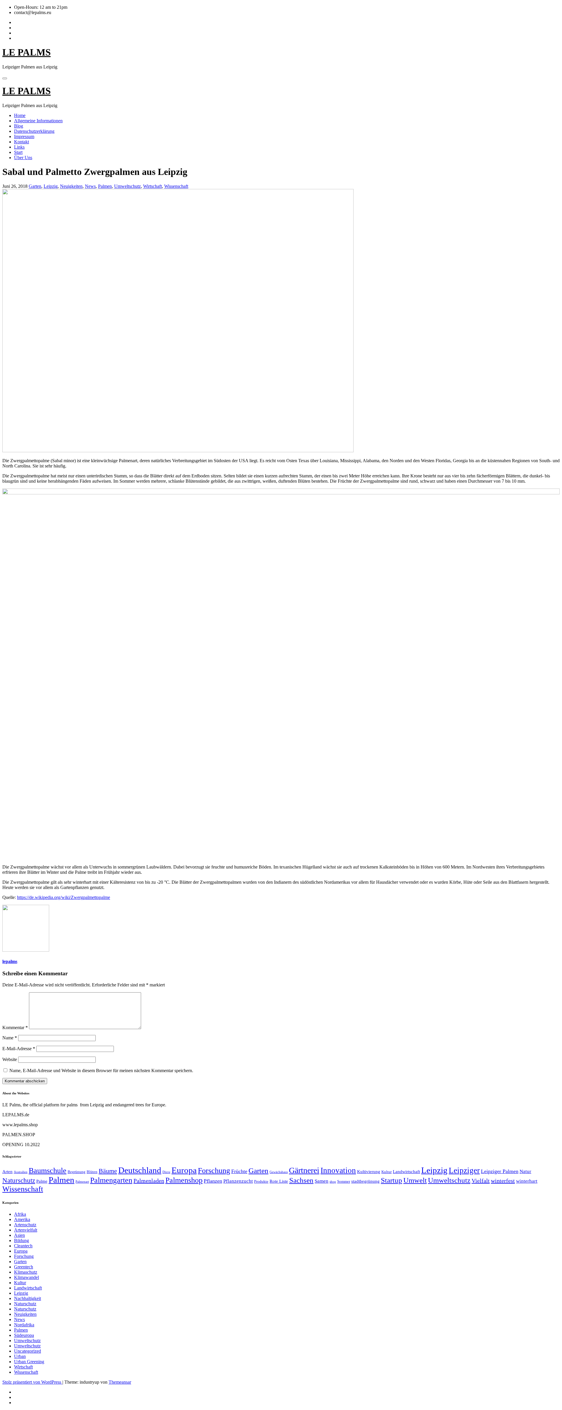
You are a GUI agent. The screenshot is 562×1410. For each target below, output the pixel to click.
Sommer (343, 1181)
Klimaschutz (25, 1272)
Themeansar (120, 1382)
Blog (18, 125)
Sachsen (301, 1180)
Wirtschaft (152, 186)
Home (19, 115)
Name (9, 1037)
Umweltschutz (127, 186)
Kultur (386, 1172)
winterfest (503, 1180)
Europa (184, 1170)
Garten (35, 186)
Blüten (92, 1172)
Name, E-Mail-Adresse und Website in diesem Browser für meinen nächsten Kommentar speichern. (101, 1070)
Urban (20, 1356)
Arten (7, 1171)
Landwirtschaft (406, 1171)
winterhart (526, 1181)
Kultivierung (368, 1171)
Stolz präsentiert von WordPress (32, 1382)
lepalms (9, 961)
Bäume (108, 1171)
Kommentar (15, 1027)
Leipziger (464, 1170)
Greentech (23, 1266)
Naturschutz (18, 1180)
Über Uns (23, 157)
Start (18, 152)
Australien (21, 1172)
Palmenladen (148, 1180)
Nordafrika (24, 1324)
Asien (19, 1235)
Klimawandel (26, 1277)
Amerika (22, 1219)
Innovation (338, 1170)
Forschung (214, 1170)
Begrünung (76, 1172)
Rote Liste (279, 1181)
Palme (41, 1181)
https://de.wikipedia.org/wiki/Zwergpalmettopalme (63, 897)
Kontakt (21, 141)
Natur (525, 1171)
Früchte (239, 1171)
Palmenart (82, 1181)
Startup (391, 1180)
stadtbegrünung (365, 1181)
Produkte (261, 1181)
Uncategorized (27, 1351)
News (90, 186)
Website (9, 1059)
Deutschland (139, 1170)
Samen (321, 1181)
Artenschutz (25, 1224)
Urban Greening (29, 1361)
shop (333, 1181)
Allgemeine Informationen (38, 120)
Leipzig (51, 186)
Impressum (24, 136)
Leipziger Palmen (499, 1171)
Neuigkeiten (71, 186)
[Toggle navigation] (4, 78)
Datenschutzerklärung (34, 131)
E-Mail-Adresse (18, 1048)
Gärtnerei (304, 1170)
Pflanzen (213, 1181)
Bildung (21, 1240)
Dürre (166, 1172)
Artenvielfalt (25, 1229)
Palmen (105, 186)
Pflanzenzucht (238, 1181)
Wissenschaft (176, 186)
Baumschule (47, 1170)
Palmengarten (111, 1180)
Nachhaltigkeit (27, 1298)
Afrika (20, 1214)
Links (19, 147)
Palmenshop (184, 1180)
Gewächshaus (279, 1172)
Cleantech (23, 1245)
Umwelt (415, 1180)
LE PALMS (26, 52)
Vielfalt (481, 1180)
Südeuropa (24, 1335)
